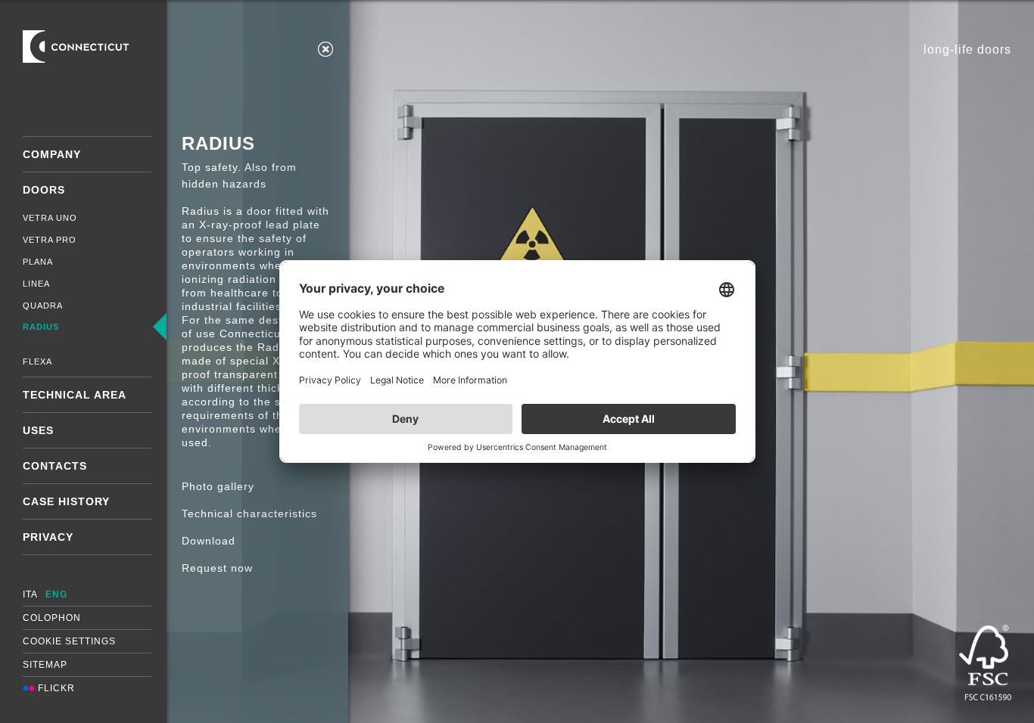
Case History (66, 501)
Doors (44, 190)
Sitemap (45, 664)
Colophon (52, 618)
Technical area (74, 395)
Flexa (37, 361)
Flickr (55, 688)
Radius (41, 326)
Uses (38, 430)
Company (52, 154)
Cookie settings (69, 641)
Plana (38, 261)
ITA (30, 594)
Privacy (48, 537)
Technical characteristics (249, 513)
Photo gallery (218, 486)
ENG (56, 594)
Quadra (43, 305)
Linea (36, 283)
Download (208, 541)
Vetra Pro (49, 239)
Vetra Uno (50, 217)
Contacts (55, 466)
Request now (217, 568)
